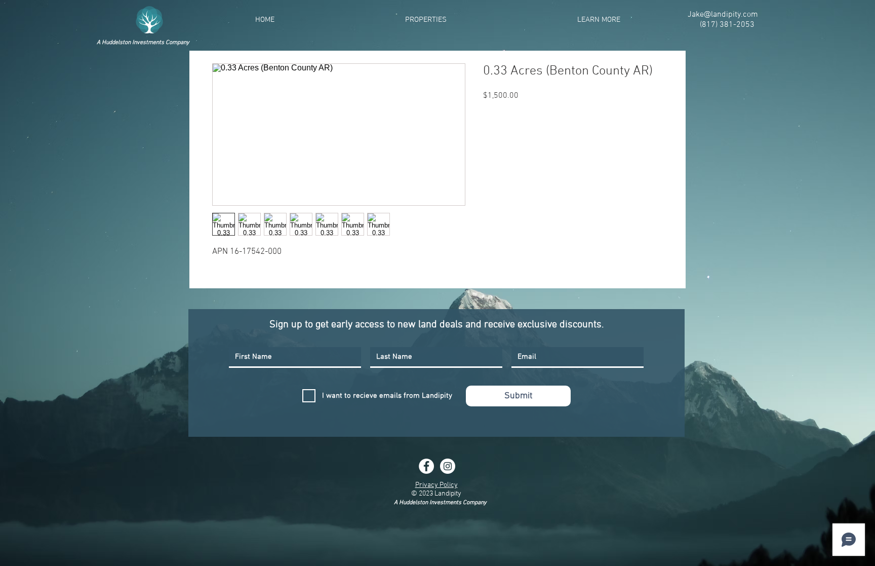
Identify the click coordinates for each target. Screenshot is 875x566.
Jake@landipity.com (723, 15)
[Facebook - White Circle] (426, 466)
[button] (426, 20)
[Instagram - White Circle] (447, 466)
